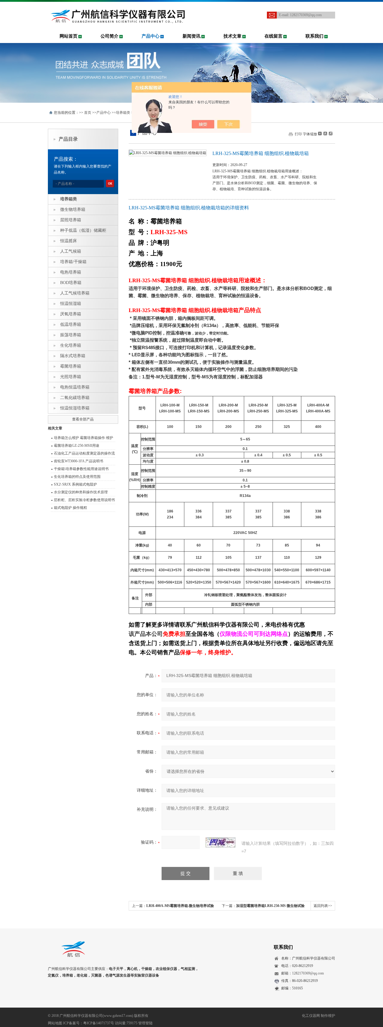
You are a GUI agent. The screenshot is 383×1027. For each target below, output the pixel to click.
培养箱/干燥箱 (73, 262)
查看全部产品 (83, 419)
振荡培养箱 (70, 335)
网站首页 (68, 36)
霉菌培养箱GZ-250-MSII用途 (76, 445)
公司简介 (109, 36)
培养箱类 (123, 112)
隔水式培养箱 (72, 356)
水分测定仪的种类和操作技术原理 (81, 492)
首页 (87, 112)
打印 (298, 134)
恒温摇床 (68, 241)
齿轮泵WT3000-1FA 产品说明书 (78, 461)
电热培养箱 (70, 272)
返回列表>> (323, 906)
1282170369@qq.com (306, 15)
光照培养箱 (70, 376)
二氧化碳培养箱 (74, 397)
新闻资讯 (191, 36)
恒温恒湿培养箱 (74, 408)
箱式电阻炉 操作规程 (70, 508)
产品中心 (150, 36)
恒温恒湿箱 (70, 303)
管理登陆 (145, 1023)
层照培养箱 (70, 220)
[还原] (325, 133)
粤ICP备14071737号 (98, 1023)
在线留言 (273, 36)
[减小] (320, 133)
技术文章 (232, 36)
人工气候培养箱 (74, 293)
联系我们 (314, 36)
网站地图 (55, 1023)
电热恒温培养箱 (74, 387)
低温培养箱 (70, 324)
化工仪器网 (311, 1016)
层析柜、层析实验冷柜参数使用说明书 (84, 500)
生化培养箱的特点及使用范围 (77, 477)
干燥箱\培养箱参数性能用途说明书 (81, 469)
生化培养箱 (70, 345)
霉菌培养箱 (70, 366)
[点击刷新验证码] (220, 842)
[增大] (330, 133)
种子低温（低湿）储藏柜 (83, 230)
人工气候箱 (70, 251)
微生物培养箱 (72, 209)
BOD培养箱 (70, 282)
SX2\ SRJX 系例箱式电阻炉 (75, 484)
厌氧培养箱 (70, 314)
